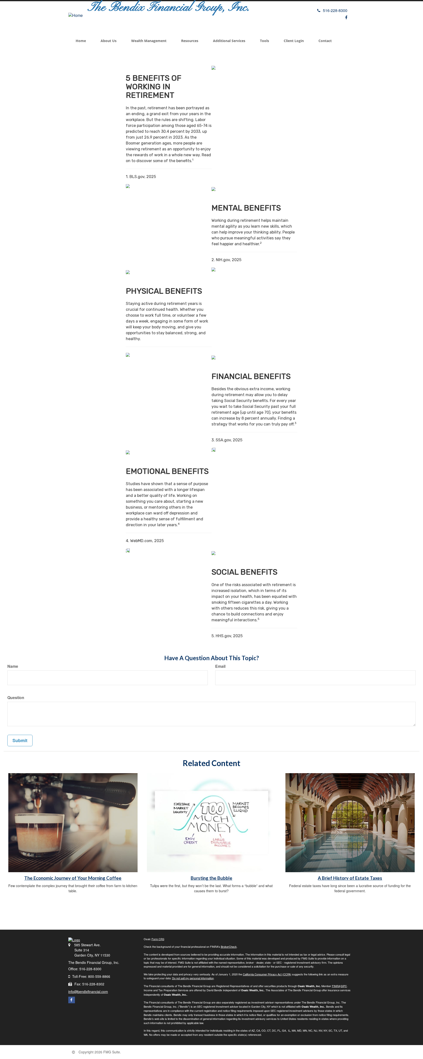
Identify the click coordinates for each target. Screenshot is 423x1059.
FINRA (336, 986)
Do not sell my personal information (193, 978)
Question (15, 697)
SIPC (344, 986)
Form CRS (158, 939)
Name (12, 666)
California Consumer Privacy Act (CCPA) (267, 974)
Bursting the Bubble (211, 878)
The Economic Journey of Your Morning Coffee (72, 878)
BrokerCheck (229, 946)
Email (220, 666)
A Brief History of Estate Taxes (350, 878)
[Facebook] (346, 17)
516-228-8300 (335, 10)
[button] (108, 40)
